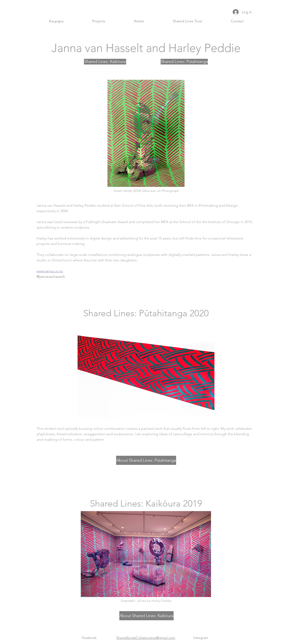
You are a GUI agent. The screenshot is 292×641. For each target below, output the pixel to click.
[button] (99, 21)
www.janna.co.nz (49, 271)
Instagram (200, 638)
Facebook (89, 638)
